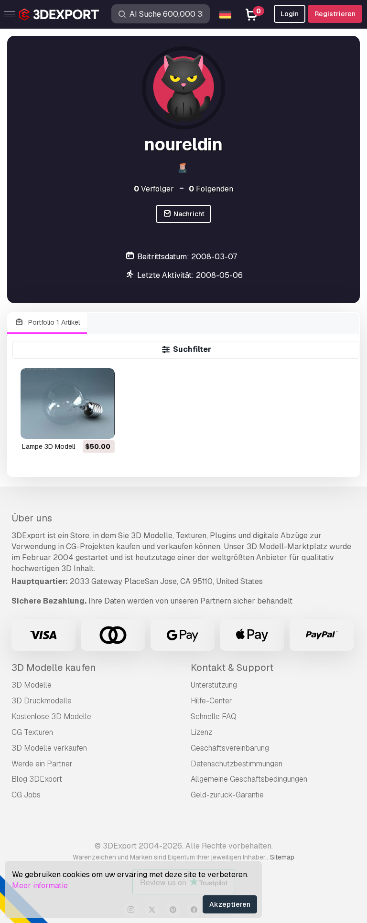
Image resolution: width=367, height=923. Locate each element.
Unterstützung (214, 685)
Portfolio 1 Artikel (53, 322)
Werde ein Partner (42, 764)
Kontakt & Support (232, 667)
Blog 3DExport (36, 779)
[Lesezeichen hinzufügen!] (100, 425)
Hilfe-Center (211, 701)
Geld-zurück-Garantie (227, 795)
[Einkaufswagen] (81, 425)
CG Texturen (32, 732)
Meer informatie (40, 886)
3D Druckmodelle (41, 701)
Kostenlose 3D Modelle (51, 716)
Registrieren (335, 14)
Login (290, 14)
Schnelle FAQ (214, 716)
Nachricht (188, 214)
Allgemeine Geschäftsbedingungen (249, 779)
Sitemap (282, 857)
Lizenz (201, 732)
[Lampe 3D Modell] (68, 403)
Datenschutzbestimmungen (236, 764)
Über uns (31, 518)
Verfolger (154, 189)
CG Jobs (26, 795)
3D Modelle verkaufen (49, 748)
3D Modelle (31, 685)
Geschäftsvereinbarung (230, 748)
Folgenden (211, 189)
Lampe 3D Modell (48, 446)
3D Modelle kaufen (53, 667)
